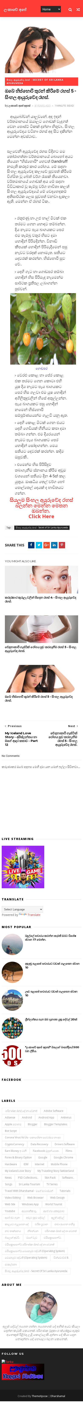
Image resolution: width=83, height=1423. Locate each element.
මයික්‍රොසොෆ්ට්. (53, 1237)
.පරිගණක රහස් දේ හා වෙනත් (21, 1111)
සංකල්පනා (11, 1264)
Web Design (57, 1197)
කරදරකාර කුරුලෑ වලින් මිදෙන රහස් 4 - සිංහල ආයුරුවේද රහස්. (40, 599)
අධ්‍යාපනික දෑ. (29, 1211)
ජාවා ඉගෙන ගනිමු (64, 1224)
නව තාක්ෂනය (13, 1231)
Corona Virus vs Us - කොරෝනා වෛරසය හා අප (33, 1137)
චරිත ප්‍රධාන (41, 1224)
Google (42, 1157)
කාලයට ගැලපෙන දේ (17, 1224)
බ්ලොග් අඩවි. (12, 1237)
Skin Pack (50, 1177)
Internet (39, 1164)
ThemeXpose (40, 1396)
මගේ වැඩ (31, 1237)
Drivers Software (65, 1144)
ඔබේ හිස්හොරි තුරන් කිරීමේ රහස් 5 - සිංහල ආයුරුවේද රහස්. (39, 698)
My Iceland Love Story (18, 1171)
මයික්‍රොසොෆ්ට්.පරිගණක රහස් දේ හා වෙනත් (29, 1244)
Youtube (10, 1211)
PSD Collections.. (28, 1177)
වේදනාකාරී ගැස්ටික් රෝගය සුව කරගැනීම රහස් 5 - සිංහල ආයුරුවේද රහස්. (40, 649)
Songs (8, 1184)
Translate (33, 915)
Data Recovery (39, 1144)
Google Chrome (63, 1157)
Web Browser (35, 1197)
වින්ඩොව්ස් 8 (61, 1257)
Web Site (10, 1204)
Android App (46, 1117)
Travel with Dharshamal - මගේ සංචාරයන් (29, 1191)
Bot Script (11, 1131)
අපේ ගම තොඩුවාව (53, 1211)
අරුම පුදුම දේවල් (35, 1217)
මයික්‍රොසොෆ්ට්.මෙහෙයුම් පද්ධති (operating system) (35, 1251)
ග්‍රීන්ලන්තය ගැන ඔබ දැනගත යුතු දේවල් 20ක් (51, 1019)
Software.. (68, 1177)
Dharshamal (57, 1396)
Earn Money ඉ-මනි (15, 1151)
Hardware (11, 1164)
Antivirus (66, 1117)
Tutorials (65, 1191)
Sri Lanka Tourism (29, 1184)
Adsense (10, 1117)
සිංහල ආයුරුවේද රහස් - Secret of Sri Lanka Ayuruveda (35, 81)
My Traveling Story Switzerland (55, 1171)
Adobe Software (53, 1111)
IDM (26, 1164)
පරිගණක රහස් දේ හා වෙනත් (61, 1231)
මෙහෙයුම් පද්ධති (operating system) (26, 1257)
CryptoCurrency (14, 1144)
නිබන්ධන (32, 1231)
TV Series (52, 1184)
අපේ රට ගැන (12, 1217)
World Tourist (53, 1204)
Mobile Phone (59, 1164)
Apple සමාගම (13, 1124)
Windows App (30, 1204)
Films (69, 1151)
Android (27, 1117)
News (8, 1177)
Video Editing (13, 1197)
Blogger (32, 1124)
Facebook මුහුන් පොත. (46, 1151)
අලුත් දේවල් (57, 1217)
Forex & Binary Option (18, 1157)
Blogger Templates (55, 1124)
